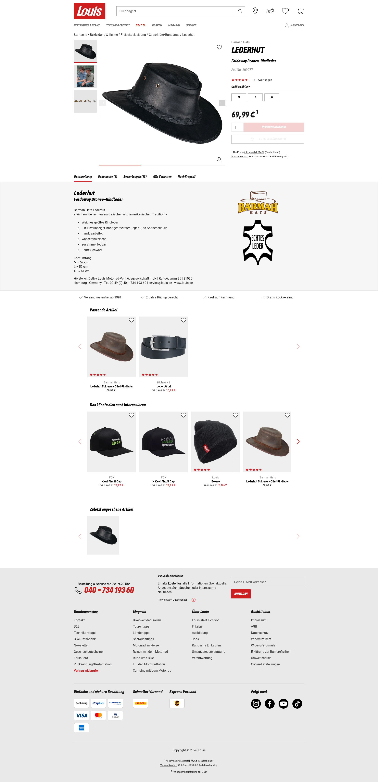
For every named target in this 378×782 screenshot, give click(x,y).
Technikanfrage (84, 633)
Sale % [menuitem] (140, 25)
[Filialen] (255, 11)
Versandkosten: (239, 156)
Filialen (197, 626)
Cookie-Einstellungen (265, 664)
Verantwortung (202, 658)
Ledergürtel (164, 386)
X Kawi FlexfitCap (164, 481)
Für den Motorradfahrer (149, 664)
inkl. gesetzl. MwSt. (254, 152)
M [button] (239, 97)
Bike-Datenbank (85, 639)
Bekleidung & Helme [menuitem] (87, 25)
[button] (240, 11)
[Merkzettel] (285, 11)
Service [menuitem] (191, 25)
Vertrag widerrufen (86, 670)
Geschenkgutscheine (88, 652)
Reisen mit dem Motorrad (150, 652)
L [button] (255, 97)
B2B (77, 626)
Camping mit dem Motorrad (152, 670)
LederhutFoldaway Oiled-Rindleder (111, 386)
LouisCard (81, 658)
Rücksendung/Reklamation (93, 664)
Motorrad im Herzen (146, 645)
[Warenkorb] (300, 11)
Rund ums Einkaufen (206, 645)
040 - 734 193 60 (109, 590)
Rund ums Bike (143, 658)
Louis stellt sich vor (205, 620)
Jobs (195, 639)
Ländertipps (141, 633)
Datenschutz (260, 633)
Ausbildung (200, 633)
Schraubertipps (143, 639)
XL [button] (272, 97)
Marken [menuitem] (156, 25)
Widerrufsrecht (261, 639)
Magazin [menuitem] (174, 25)
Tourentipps (141, 626)
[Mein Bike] (270, 11)
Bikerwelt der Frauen (147, 620)
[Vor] (222, 103)
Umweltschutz (261, 658)
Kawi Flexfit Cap (111, 481)
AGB (254, 626)
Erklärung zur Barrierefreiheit (270, 652)
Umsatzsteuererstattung (208, 652)
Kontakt (79, 620)
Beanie (215, 481)
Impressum (259, 620)
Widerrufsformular (263, 645)
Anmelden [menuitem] (297, 25)
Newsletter (81, 645)
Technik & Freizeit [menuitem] (118, 25)
